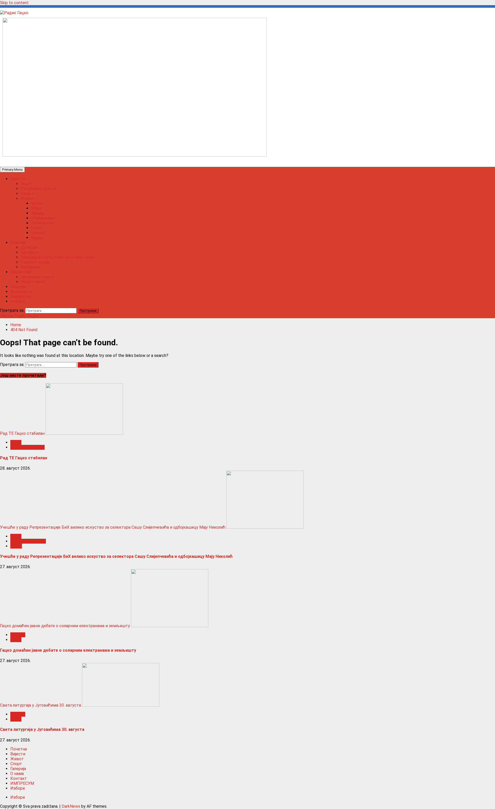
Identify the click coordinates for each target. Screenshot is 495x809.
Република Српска (38, 188)
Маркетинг (21, 271)
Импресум (20, 296)
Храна (36, 203)
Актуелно (30, 252)
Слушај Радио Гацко (19, 315)
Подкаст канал (35, 262)
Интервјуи (30, 267)
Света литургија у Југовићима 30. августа (40, 705)
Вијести (17, 178)
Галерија (18, 286)
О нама (17, 773)
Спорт (37, 227)
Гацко (26, 183)
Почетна (18, 749)
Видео (37, 237)
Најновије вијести (27, 447)
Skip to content (14, 2)
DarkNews (71, 806)
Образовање (43, 218)
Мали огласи (33, 281)
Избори (17, 301)
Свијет (27, 193)
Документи (21, 291)
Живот (27, 198)
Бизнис (38, 232)
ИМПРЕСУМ (22, 783)
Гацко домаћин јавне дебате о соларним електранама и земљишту (65, 625)
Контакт (18, 778)
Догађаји (29, 247)
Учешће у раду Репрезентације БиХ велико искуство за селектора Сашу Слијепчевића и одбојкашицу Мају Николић (112, 527)
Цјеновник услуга (37, 276)
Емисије (18, 242)
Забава (37, 213)
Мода (36, 208)
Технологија (42, 222)
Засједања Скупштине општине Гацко (58, 257)
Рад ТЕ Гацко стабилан (22, 433)
